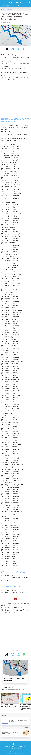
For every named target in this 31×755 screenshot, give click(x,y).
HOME (16, 744)
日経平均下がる (17, 689)
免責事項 (20, 748)
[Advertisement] (15, 98)
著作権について (22, 746)
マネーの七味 (24, 6)
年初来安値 (9, 689)
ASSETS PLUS (15, 2)
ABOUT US (7, 746)
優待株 (7, 6)
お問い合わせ (14, 746)
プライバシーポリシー (15, 751)
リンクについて (13, 748)
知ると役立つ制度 (15, 6)
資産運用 (3, 6)
